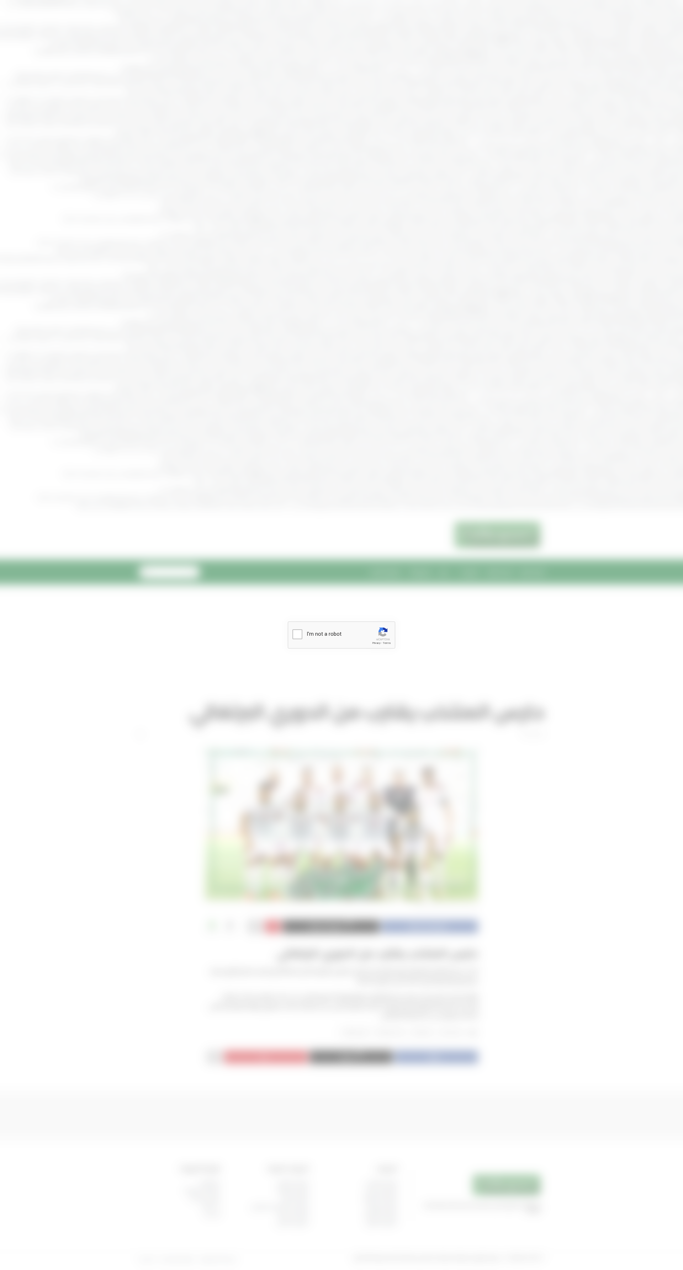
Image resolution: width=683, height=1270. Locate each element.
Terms (387, 643)
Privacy (376, 643)
